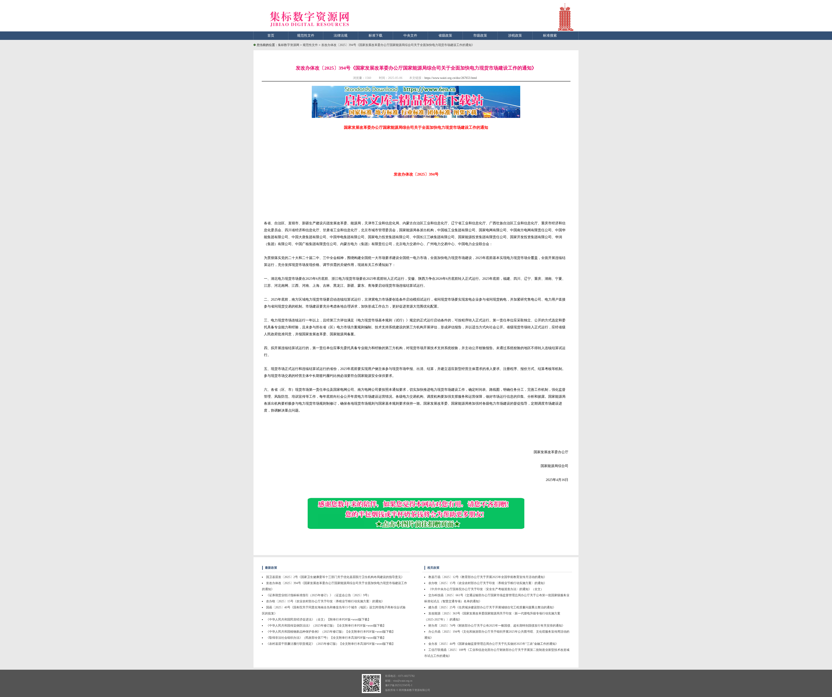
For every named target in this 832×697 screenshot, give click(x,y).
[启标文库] (416, 117)
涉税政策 (515, 35)
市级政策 (480, 35)
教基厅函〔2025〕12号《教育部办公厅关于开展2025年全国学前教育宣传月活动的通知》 (487, 577)
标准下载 (375, 35)
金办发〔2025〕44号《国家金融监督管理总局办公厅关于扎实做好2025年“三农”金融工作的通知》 (493, 643)
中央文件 (410, 35)
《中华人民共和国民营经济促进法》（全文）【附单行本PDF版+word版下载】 (318, 619)
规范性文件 (305, 35)
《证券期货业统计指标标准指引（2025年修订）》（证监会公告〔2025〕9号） (318, 595)
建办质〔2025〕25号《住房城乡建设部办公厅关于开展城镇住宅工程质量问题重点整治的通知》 (492, 607)
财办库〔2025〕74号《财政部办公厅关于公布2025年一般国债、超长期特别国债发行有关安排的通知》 (496, 625)
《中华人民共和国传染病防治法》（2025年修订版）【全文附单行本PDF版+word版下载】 (326, 625)
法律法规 (341, 35)
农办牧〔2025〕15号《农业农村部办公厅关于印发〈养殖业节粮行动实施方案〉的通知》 (325, 601)
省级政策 (445, 35)
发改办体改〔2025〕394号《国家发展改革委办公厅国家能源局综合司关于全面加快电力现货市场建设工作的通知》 (397, 45)
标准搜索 (550, 35)
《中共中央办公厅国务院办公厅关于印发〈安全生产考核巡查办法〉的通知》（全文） (486, 589)
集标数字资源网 (288, 45)
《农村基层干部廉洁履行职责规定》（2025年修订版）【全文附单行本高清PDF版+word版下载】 (330, 643)
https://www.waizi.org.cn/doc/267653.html (450, 78)
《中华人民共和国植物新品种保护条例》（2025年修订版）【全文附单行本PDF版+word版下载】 (330, 631)
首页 (270, 35)
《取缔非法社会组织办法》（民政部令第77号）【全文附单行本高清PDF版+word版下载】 (326, 637)
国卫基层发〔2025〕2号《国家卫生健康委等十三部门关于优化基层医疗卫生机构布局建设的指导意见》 (335, 577)
